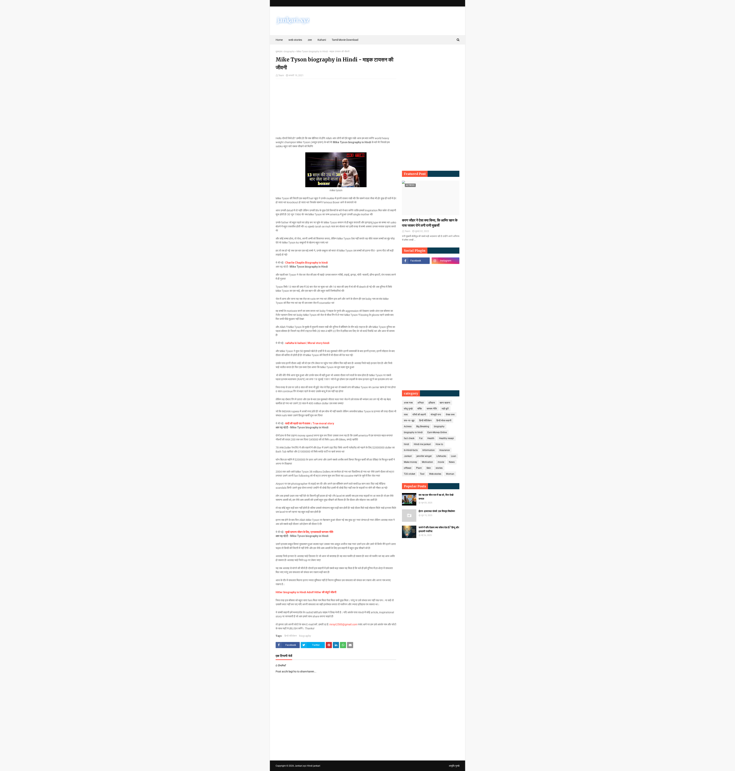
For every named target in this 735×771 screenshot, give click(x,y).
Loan (453, 456)
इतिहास (432, 402)
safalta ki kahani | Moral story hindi (307, 343)
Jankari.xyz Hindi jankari (307, 765)
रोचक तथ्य (450, 414)
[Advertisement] (336, 109)
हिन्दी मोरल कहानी (443, 420)
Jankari (408, 456)
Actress (408, 426)
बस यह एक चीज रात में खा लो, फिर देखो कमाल (436, 496)
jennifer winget (424, 456)
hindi (406, 444)
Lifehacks (441, 456)
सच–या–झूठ (409, 420)
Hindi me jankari (422, 444)
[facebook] (416, 260)
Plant (419, 468)
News (452, 462)
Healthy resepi (446, 438)
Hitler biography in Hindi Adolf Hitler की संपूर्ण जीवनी (306, 592)
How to (439, 444)
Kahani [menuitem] (322, 39)
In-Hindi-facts (411, 450)
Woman (450, 474)
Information (428, 450)
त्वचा (406, 414)
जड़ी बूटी (445, 408)
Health (430, 438)
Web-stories (435, 474)
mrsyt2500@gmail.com (343, 624)
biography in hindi (413, 432)
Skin (428, 468)
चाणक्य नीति (432, 408)
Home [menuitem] (279, 39)
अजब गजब (408, 402)
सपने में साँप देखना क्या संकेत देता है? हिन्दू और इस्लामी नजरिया (439, 529)
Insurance (444, 450)
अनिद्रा (420, 402)
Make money (410, 462)
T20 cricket (409, 474)
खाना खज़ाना (445, 402)
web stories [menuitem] (295, 39)
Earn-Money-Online (437, 432)
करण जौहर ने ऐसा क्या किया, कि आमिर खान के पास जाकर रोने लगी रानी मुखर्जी (429, 223)
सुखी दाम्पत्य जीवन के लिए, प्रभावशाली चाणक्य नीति (309, 531)
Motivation (427, 462)
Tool (422, 474)
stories (439, 468)
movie (441, 462)
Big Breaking (422, 426)
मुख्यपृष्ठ (279, 51)
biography (289, 51)
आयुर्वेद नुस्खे (454, 765)
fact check (409, 438)
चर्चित (419, 408)
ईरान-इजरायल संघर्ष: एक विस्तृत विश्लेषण (437, 511)
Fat (421, 438)
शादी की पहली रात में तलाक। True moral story (309, 423)
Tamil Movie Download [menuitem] (345, 39)
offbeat (407, 468)
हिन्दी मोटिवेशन (290, 635)
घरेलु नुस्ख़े (408, 408)
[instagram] (445, 260)
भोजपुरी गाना (436, 414)
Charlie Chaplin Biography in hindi (306, 262)
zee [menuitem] (310, 39)
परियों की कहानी (419, 414)
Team (281, 75)
